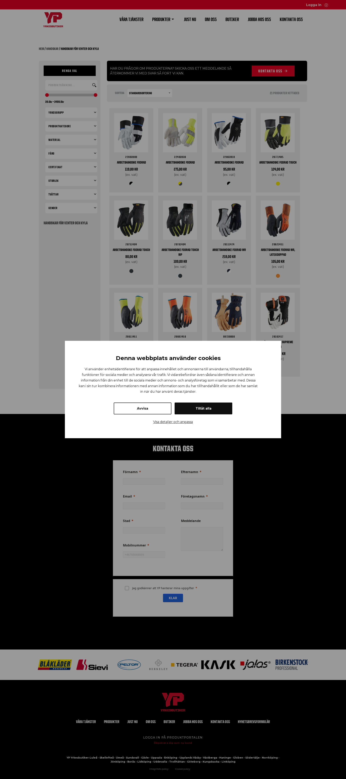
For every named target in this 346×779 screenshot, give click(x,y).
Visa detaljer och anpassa (173, 422)
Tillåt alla (203, 408)
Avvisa (142, 408)
